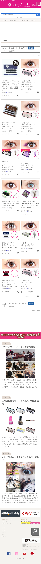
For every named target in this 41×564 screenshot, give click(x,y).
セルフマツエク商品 (9, 20)
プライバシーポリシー (6, 525)
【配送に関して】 (20, 17)
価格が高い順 (23, 48)
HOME (2, 20)
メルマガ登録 (4, 530)
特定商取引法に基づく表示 (6, 523)
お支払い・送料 (4, 521)
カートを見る (33, 5)
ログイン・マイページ (6, 534)
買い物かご (4, 536)
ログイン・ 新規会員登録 (27, 6)
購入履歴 (21, 5)
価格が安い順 (13, 48)
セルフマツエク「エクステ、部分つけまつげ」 (23, 20)
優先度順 (11, 51)
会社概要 (3, 527)
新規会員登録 (4, 532)
